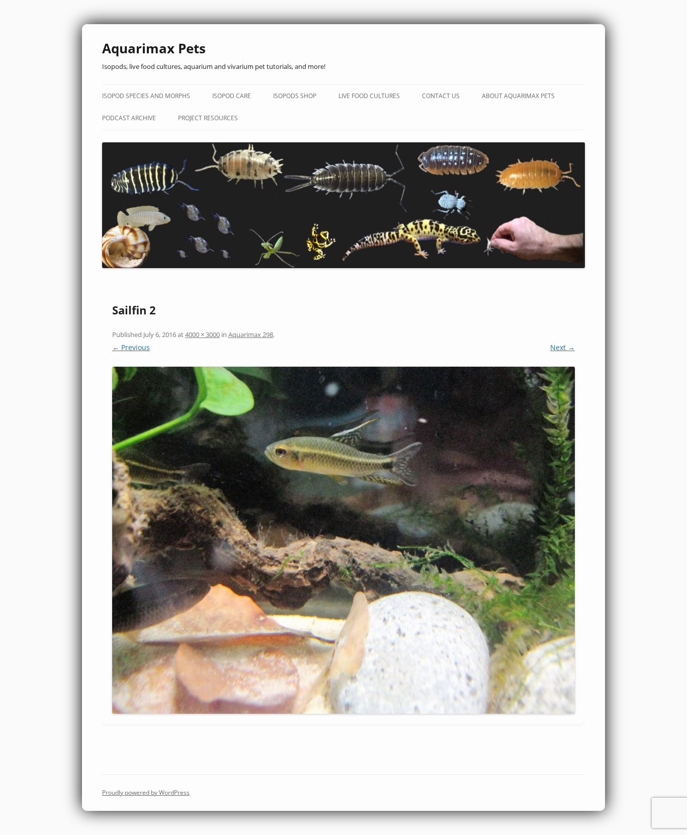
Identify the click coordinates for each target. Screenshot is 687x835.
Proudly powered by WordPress (146, 792)
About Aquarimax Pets (518, 96)
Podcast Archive (129, 118)
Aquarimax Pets (154, 48)
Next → (562, 347)
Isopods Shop (294, 96)
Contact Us (441, 96)
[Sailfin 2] (343, 540)
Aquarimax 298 (250, 334)
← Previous (131, 347)
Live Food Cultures (369, 96)
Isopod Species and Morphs (146, 96)
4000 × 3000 (202, 334)
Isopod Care (231, 96)
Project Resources (208, 118)
